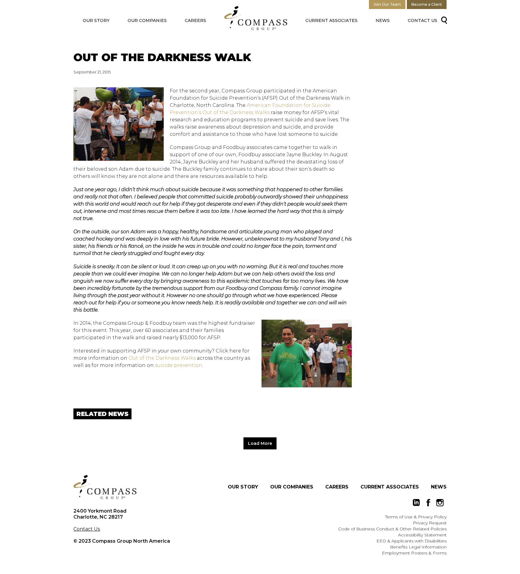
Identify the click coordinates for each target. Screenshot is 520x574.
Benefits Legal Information (418, 547)
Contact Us (422, 20)
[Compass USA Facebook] (428, 502)
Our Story (96, 20)
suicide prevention (178, 365)
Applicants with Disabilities (419, 541)
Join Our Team (387, 4)
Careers (195, 20)
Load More (260, 443)
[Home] (105, 487)
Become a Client (426, 4)
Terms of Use (399, 517)
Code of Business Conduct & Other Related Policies (392, 529)
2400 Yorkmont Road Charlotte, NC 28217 (99, 514)
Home (255, 18)
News (383, 20)
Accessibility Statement (422, 535)
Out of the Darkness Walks (162, 358)
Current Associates (331, 20)
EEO (381, 541)
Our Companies (147, 20)
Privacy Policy (432, 517)
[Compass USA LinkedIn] (416, 502)
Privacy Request (430, 523)
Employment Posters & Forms (414, 553)
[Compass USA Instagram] (440, 502)
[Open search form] (443, 19)
